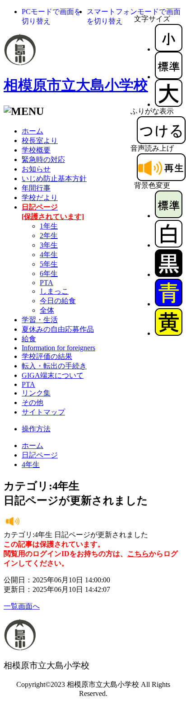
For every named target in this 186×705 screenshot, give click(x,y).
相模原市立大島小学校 (76, 85)
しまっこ (54, 291)
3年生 (49, 245)
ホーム (32, 131)
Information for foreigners (58, 348)
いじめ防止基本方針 (54, 178)
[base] (168, 215)
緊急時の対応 (43, 159)
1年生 (49, 226)
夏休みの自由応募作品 (58, 329)
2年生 (49, 235)
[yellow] (168, 333)
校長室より (40, 140)
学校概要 (36, 150)
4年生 (49, 254)
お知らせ (36, 169)
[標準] (168, 77)
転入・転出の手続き (54, 366)
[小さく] (168, 49)
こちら (138, 553)
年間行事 (36, 188)
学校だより (40, 197)
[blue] (168, 304)
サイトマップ (43, 412)
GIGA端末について (53, 375)
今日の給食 (58, 301)
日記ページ (40, 455)
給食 (29, 339)
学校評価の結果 (47, 356)
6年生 (49, 273)
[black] (168, 274)
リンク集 (36, 393)
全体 (47, 310)
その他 (32, 402)
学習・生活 (40, 320)
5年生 (49, 264)
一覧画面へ (22, 606)
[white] (168, 245)
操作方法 (36, 429)
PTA (46, 282)
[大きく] (168, 104)
